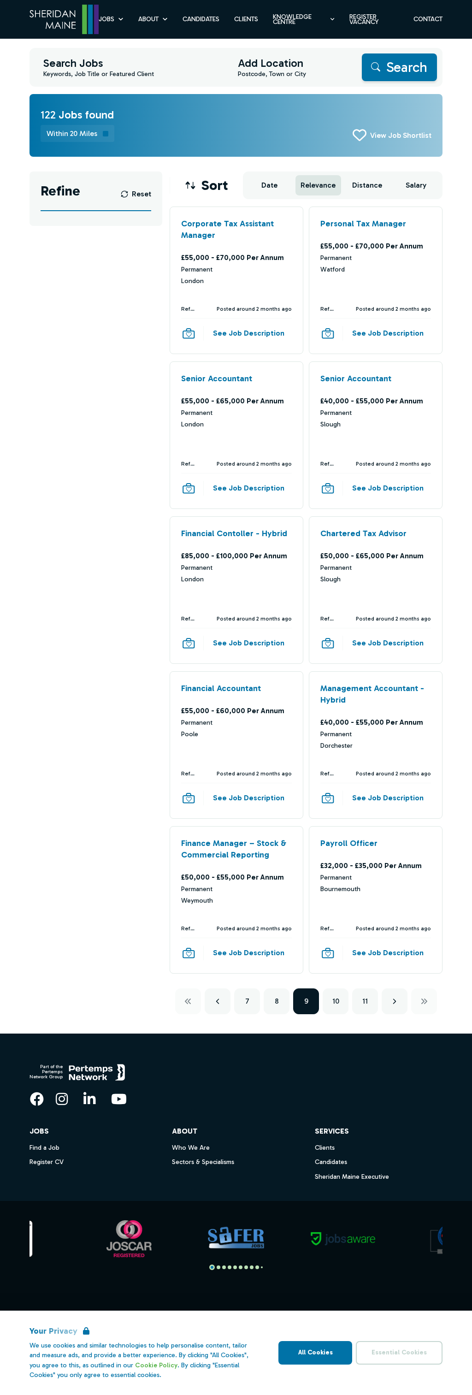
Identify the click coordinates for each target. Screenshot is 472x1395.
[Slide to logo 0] (212, 1267)
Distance (367, 185)
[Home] (64, 19)
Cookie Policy (156, 1365)
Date (269, 185)
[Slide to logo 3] (229, 1267)
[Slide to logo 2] (224, 1267)
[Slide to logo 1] (218, 1267)
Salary (416, 185)
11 (365, 1001)
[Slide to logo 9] (262, 1267)
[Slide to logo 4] (235, 1267)
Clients (246, 19)
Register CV (47, 1162)
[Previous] (217, 1001)
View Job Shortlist (400, 135)
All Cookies (315, 1352)
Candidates (201, 19)
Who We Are (191, 1148)
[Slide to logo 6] (246, 1267)
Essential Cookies (399, 1352)
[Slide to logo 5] (240, 1267)
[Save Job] (188, 333)
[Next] (394, 1001)
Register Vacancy (363, 19)
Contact (427, 19)
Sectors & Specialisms (203, 1162)
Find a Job (44, 1148)
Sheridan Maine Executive (352, 1177)
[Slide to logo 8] (257, 1267)
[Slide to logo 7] (252, 1267)
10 (335, 1001)
